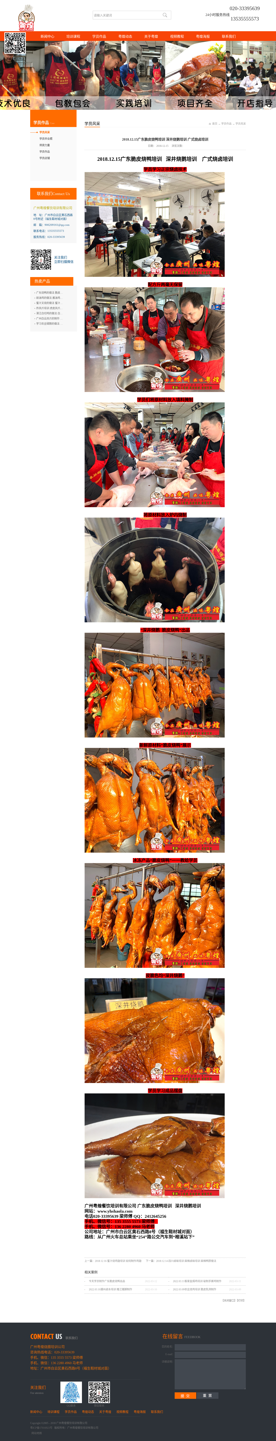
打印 (240, 1300)
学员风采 (240, 123)
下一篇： (181, 1261)
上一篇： (113, 1261)
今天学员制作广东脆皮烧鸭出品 (107, 1281)
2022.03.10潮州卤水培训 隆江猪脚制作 (110, 1289)
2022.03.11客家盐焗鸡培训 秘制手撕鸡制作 (197, 1281)
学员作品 (226, 123)
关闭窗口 (229, 1300)
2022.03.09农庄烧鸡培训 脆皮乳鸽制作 (194, 1289)
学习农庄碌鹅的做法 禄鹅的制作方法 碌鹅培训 (62, 323)
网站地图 (36, 1433)
